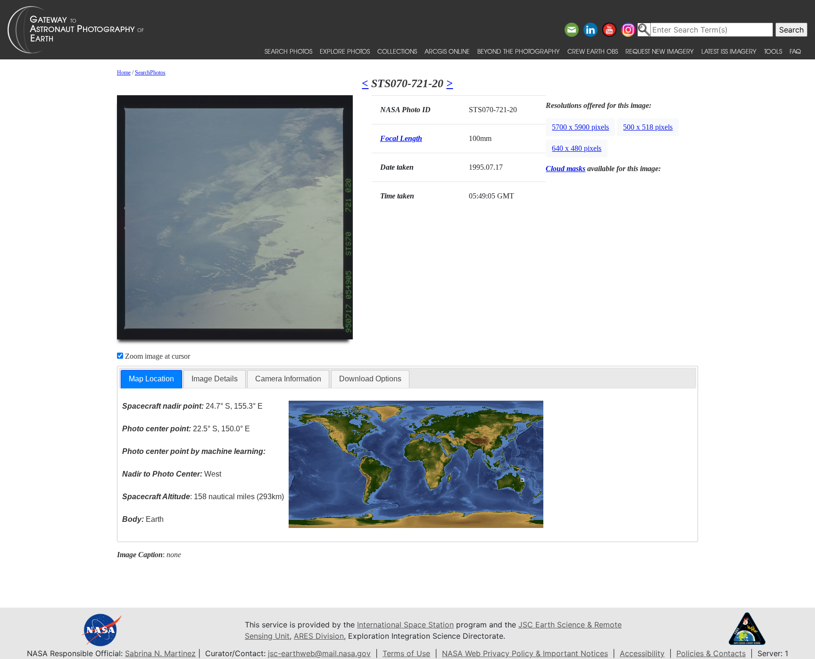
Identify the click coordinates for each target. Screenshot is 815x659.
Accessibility (642, 653)
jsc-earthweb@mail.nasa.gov (319, 653)
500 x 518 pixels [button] (648, 127)
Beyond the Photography (518, 51)
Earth (143, 519)
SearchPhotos (150, 72)
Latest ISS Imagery (729, 51)
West (171, 474)
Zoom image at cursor (156, 356)
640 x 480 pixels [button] (576, 148)
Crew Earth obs (592, 51)
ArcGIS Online (447, 51)
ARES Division (319, 636)
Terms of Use (406, 653)
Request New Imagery (659, 51)
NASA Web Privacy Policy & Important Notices (525, 653)
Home (124, 72)
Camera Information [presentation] (288, 379)
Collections (397, 51)
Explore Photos (345, 51)
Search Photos (288, 51)
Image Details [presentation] (214, 379)
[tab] (151, 379)
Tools (773, 51)
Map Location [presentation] (151, 379)
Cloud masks (565, 169)
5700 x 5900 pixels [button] (580, 127)
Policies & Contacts (711, 653)
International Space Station (405, 624)
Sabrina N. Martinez (160, 653)
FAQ (795, 51)
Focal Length (401, 138)
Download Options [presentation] (370, 379)
